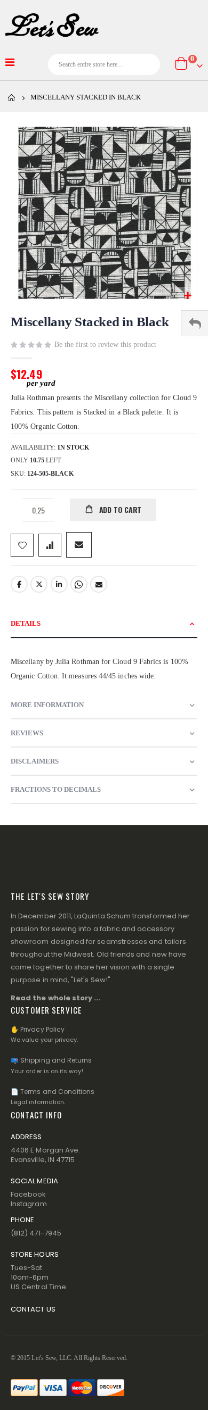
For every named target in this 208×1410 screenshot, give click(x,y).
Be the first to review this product (105, 345)
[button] (187, 296)
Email (98, 584)
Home (11, 98)
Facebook (19, 584)
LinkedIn (59, 584)
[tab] (104, 624)
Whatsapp (78, 584)
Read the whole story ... (56, 998)
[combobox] (104, 64)
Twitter (38, 584)
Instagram (29, 1204)
